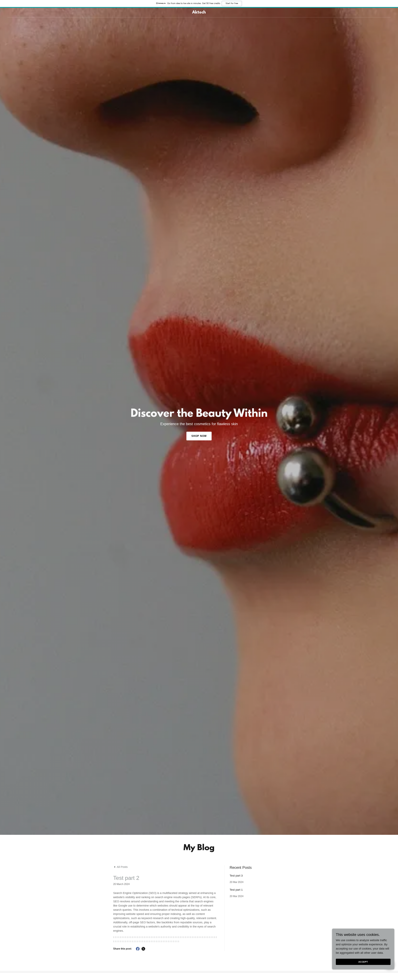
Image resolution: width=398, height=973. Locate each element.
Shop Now (199, 436)
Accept (363, 962)
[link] (199, 12)
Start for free (232, 3)
